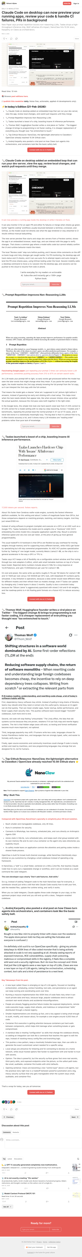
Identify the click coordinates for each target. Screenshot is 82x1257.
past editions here (19, 96)
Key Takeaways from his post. (15, 980)
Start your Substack (35, 1247)
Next (74, 1117)
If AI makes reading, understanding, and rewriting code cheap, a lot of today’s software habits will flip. (39, 697)
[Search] (78, 1159)
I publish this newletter (13, 101)
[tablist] (11, 1132)
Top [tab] (4, 1159)
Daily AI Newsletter (10, 9)
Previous (9, 1117)
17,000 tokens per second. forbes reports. (20, 507)
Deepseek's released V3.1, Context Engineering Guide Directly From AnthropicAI (31, 1168)
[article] (41, 1169)
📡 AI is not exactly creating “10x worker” (20, 1178)
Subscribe (67, 3)
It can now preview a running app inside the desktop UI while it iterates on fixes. (36, 220)
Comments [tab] (7, 1132)
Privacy (39, 1242)
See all (6, 1207)
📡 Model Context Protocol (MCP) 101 (18, 1193)
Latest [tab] (10, 1159)
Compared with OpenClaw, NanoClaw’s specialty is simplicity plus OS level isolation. (40, 819)
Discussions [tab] (18, 1159)
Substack (30, 1252)
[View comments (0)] (11, 39)
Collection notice (54, 1242)
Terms (45, 1242)
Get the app (51, 1247)
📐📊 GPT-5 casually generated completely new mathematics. (30, 1165)
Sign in (76, 3)
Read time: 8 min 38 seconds (12, 1196)
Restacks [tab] (16, 1132)
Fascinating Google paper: (14, 371)
